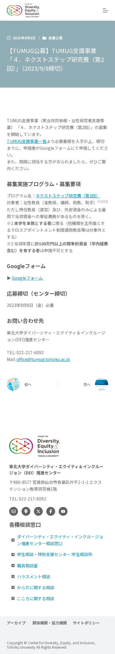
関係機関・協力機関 (49, 623)
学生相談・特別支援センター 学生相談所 (54, 554)
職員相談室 (27, 565)
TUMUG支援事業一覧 (27, 141)
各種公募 (55, 37)
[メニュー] (105, 10)
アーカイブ (17, 623)
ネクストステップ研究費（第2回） (68, 196)
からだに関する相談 (35, 587)
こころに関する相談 (35, 598)
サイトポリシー (86, 623)
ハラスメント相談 (33, 576)
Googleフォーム (27, 278)
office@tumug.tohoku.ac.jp (43, 359)
